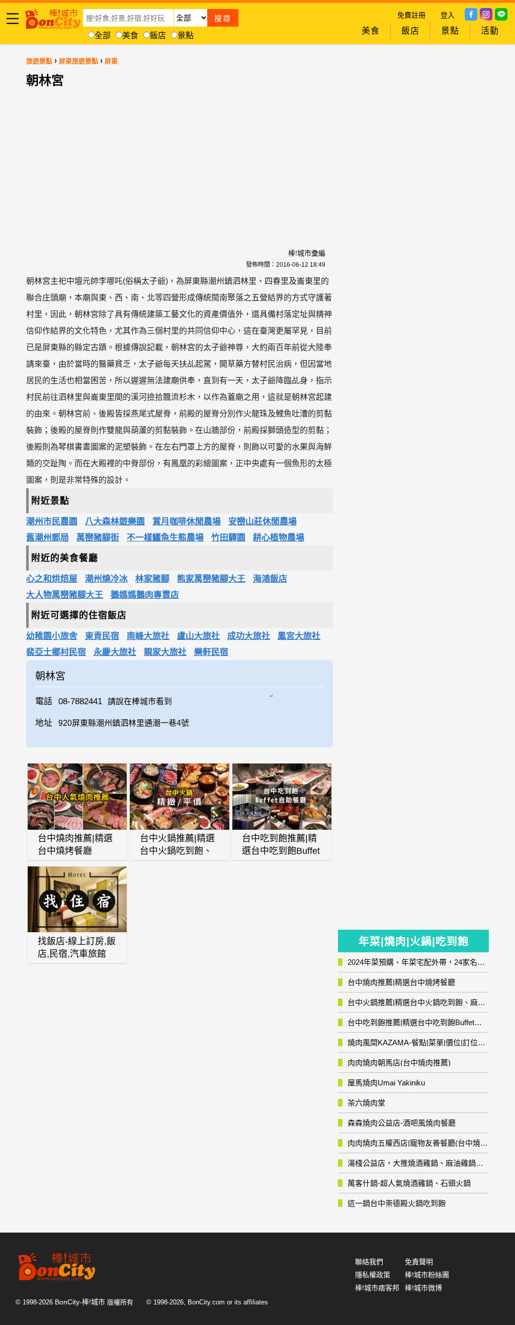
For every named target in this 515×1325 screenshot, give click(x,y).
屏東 (111, 61)
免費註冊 (411, 15)
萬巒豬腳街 (97, 537)
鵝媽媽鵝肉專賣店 (145, 595)
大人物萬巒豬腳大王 (64, 595)
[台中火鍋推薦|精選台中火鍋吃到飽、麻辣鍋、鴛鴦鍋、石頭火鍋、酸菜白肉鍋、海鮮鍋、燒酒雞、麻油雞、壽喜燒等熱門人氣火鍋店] (179, 796)
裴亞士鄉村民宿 (56, 652)
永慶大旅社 (115, 652)
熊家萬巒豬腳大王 (211, 579)
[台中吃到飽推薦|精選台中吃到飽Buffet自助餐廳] (281, 796)
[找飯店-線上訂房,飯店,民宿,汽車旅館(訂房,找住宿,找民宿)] (77, 899)
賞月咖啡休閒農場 (186, 521)
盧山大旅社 (198, 636)
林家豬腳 (152, 579)
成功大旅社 (248, 636)
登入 (448, 15)
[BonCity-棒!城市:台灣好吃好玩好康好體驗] (53, 18)
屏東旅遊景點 (78, 61)
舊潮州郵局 (47, 537)
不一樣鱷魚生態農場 (165, 537)
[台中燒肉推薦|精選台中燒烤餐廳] (77, 796)
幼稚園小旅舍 (51, 636)
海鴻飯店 (270, 579)
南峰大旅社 (148, 636)
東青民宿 (102, 636)
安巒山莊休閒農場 (262, 521)
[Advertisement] (179, 157)
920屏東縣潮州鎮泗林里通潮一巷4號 (123, 723)
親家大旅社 (165, 652)
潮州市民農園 (51, 521)
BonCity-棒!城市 (80, 1302)
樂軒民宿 (211, 652)
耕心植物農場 (278, 537)
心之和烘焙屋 (51, 579)
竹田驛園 (228, 537)
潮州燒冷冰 (106, 579)
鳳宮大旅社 (299, 636)
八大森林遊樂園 (115, 521)
